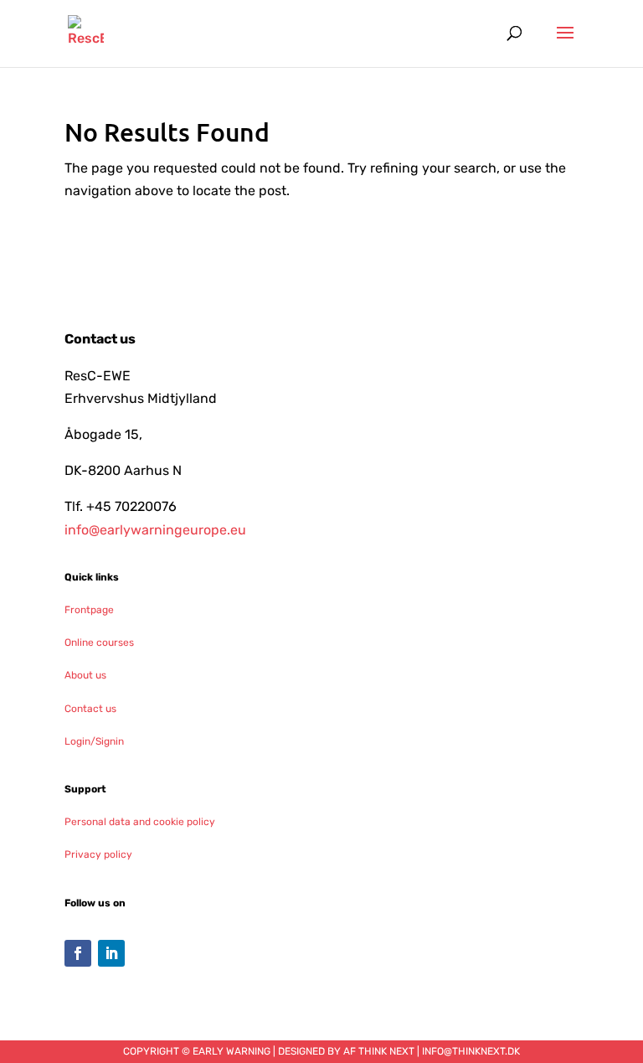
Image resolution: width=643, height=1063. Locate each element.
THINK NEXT (386, 1051)
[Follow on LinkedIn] (111, 953)
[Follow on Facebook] (77, 953)
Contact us (90, 709)
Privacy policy (98, 854)
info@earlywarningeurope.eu (155, 530)
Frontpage (89, 610)
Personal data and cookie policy (139, 822)
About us (85, 675)
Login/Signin (94, 741)
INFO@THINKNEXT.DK (471, 1051)
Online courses (99, 642)
